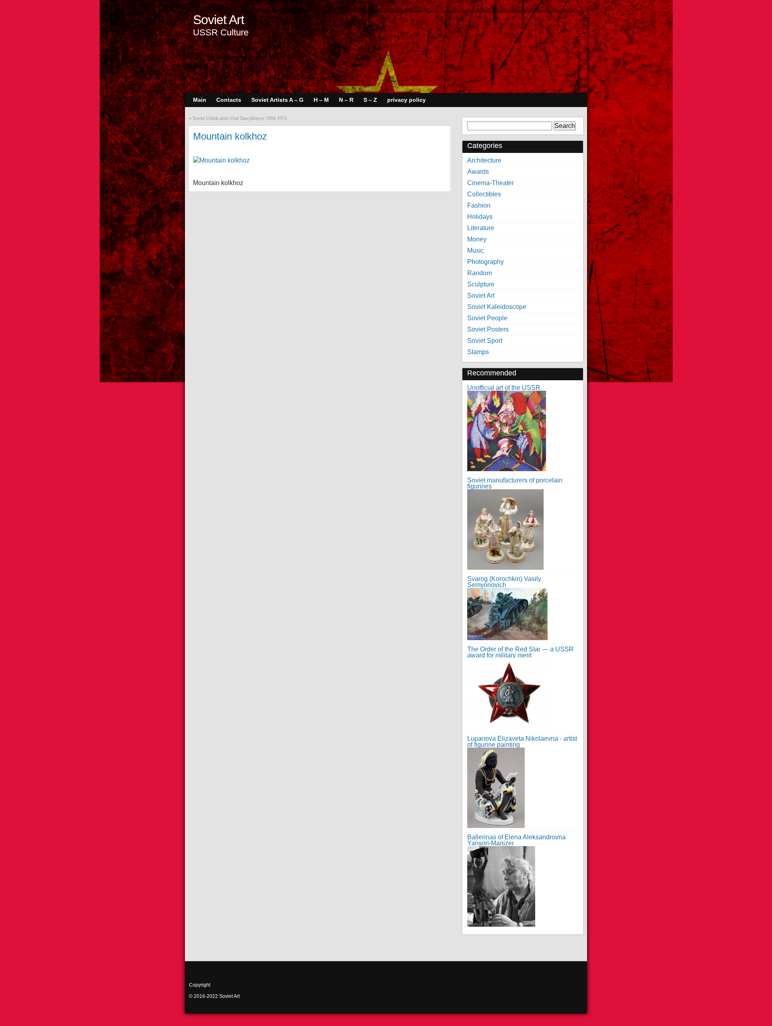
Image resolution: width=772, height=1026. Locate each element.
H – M (321, 100)
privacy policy (406, 100)
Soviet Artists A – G (277, 100)
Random (479, 273)
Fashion (479, 205)
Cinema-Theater (490, 182)
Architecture (484, 160)
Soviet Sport (484, 340)
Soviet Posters (488, 329)
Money (477, 239)
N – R (346, 100)
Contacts (228, 100)
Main (199, 100)
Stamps (478, 351)
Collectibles (484, 194)
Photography (485, 261)
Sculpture (481, 284)
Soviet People (487, 318)
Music (475, 250)
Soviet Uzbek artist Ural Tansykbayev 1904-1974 (240, 118)
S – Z (370, 100)
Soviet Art (218, 19)
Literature (480, 228)
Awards (478, 171)
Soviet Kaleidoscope (496, 306)
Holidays (480, 216)
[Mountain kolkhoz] (221, 160)
